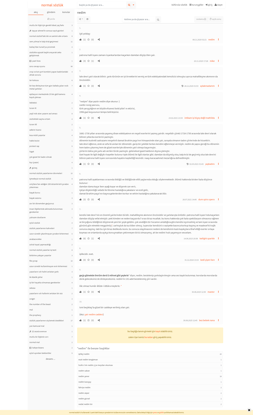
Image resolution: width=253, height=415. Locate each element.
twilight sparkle (207, 238)
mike (212, 60)
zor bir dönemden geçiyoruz (41, 203)
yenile (52, 19)
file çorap (33, 261)
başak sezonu (35, 198)
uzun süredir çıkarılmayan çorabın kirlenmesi (49, 233)
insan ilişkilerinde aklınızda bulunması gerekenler (46, 210)
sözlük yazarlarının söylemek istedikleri (46, 320)
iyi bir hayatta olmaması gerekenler (44, 282)
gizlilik (161, 412)
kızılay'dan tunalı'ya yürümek (42, 47)
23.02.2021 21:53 (176, 118)
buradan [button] (148, 337)
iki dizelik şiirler (36, 277)
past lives (36, 61)
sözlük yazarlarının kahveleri (41, 228)
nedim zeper (83, 393)
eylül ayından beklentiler (40, 353)
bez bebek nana (207, 320)
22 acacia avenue (39, 331)
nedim (211, 39)
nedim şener (83, 376)
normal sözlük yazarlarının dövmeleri (45, 173)
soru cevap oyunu (37, 66)
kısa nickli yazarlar (37, 135)
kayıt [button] (157, 331)
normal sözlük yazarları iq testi (42, 250)
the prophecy (35, 315)
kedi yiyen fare (207, 259)
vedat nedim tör (85, 404)
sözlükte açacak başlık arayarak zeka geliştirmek (45, 54)
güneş (34, 167)
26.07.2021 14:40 (190, 199)
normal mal (34, 342)
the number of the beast (40, 304)
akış (36, 12)
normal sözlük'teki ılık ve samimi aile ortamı (48, 36)
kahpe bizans (38, 347)
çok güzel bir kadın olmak (40, 157)
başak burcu (34, 192)
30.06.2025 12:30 (199, 292)
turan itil (33, 124)
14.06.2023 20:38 (191, 238)
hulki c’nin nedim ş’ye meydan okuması (95, 365)
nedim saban (84, 370)
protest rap (34, 146)
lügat (31, 151)
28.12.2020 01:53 (191, 86)
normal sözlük (52, 5)
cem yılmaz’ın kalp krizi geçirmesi (43, 41)
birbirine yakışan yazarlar (40, 255)
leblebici (33, 102)
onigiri (32, 298)
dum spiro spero (206, 199)
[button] (180, 5)
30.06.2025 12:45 (190, 320)
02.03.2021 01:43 (196, 164)
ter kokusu (34, 80)
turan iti (32, 108)
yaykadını (210, 163)
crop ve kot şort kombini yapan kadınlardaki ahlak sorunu (48, 73)
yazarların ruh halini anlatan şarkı (44, 271)
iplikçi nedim (83, 354)
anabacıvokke (35, 239)
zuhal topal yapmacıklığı (40, 244)
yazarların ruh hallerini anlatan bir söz (46, 293)
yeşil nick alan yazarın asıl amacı (43, 113)
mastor (211, 291)
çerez (155, 412)
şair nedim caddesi (94, 314)
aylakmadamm (207, 85)
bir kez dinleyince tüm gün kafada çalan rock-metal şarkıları (49, 87)
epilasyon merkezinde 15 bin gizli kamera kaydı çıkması (47, 96)
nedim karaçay (84, 382)
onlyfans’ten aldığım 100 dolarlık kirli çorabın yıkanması (49, 186)
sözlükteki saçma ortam (39, 119)
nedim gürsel (84, 398)
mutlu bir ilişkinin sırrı (38, 336)
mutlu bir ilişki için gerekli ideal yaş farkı (46, 25)
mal (31, 309)
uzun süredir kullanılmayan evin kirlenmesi (48, 266)
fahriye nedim (84, 387)
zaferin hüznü (35, 130)
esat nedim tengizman (88, 359)
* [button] (111, 225)
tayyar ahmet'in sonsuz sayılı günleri (47, 30)
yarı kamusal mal (36, 326)
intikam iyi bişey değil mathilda (199, 117)
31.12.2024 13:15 (192, 260)
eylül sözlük (34, 223)
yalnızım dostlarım (37, 217)
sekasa (32, 288)
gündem (51, 12)
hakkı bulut (34, 140)
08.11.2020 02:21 (200, 39)
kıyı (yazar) (34, 162)
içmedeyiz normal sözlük (40, 178)
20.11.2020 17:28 (201, 61)
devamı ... (50, 358)
